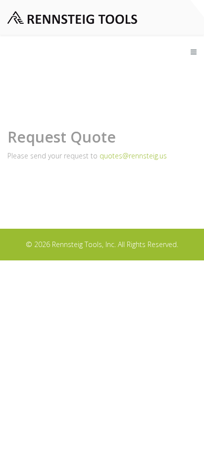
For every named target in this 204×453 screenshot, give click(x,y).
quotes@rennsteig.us (133, 155)
